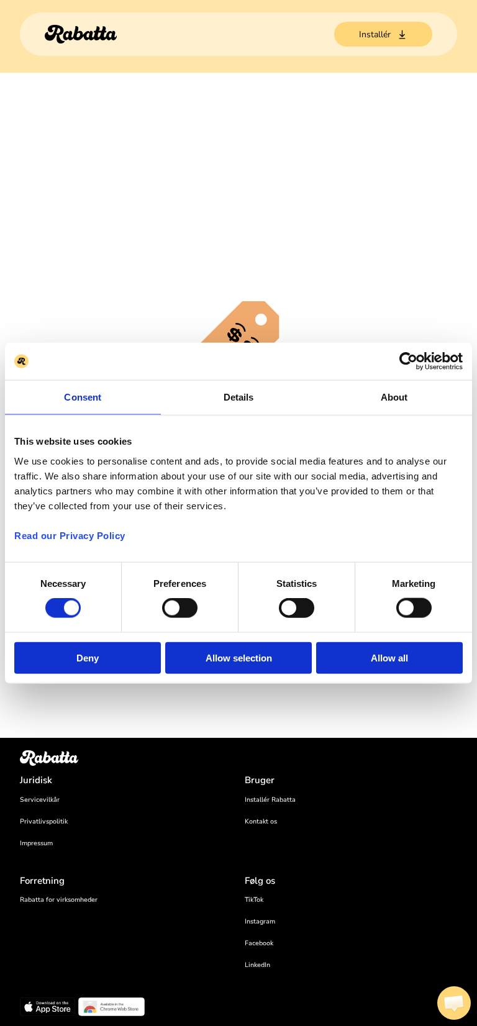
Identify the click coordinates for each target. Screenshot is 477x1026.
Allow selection (239, 657)
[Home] (81, 34)
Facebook (259, 943)
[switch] (180, 608)
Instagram (260, 921)
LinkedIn (257, 964)
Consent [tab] (82, 397)
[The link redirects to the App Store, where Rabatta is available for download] (47, 1008)
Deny (87, 657)
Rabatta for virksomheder (59, 899)
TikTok (254, 899)
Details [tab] (239, 397)
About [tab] (394, 397)
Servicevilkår (40, 799)
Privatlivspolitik (44, 821)
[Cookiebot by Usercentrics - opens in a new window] (408, 361)
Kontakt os (261, 821)
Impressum (36, 843)
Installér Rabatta (270, 799)
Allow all (389, 657)
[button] (454, 1003)
